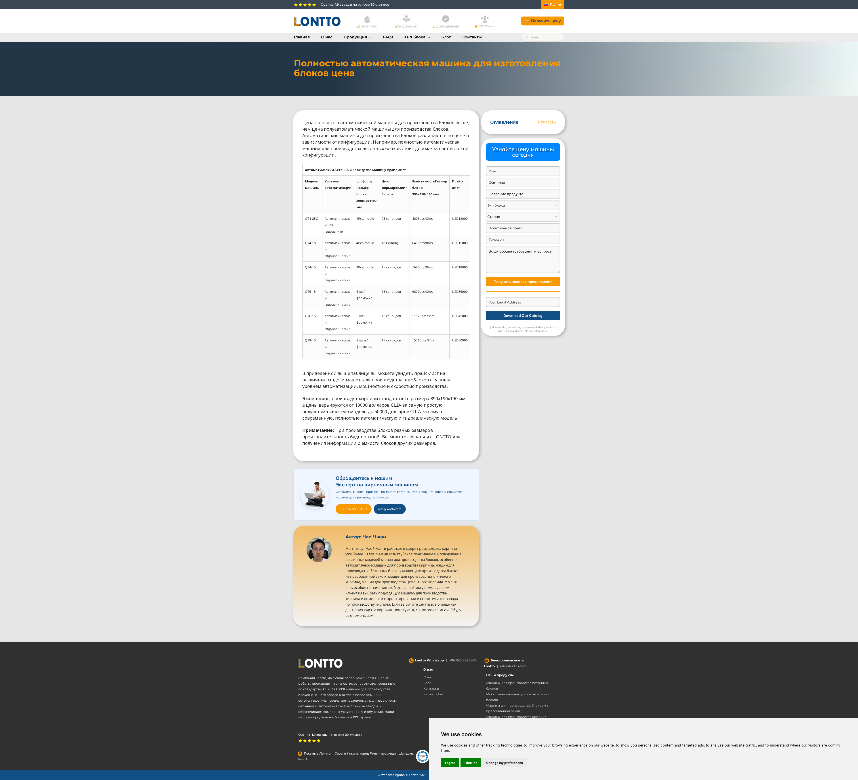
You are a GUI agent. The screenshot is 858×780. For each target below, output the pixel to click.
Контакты (431, 688)
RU (552, 4)
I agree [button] (450, 763)
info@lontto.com (389, 509)
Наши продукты (500, 675)
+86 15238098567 (462, 660)
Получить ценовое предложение (523, 281)
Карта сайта (433, 694)
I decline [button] (471, 763)
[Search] (526, 37)
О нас (428, 669)
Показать (547, 122)
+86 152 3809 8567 (353, 509)
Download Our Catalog (523, 315)
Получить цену (546, 20)
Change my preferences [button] (504, 763)
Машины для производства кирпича (516, 717)
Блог (427, 683)
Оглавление (504, 122)
